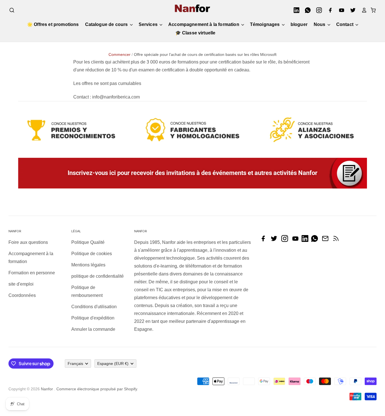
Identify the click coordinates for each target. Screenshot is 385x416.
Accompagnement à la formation (204, 24)
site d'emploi (21, 284)
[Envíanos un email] (326, 240)
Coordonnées (22, 295)
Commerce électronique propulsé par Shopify (96, 389)
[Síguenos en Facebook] (264, 240)
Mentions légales (88, 264)
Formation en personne (31, 272)
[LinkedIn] (294, 10)
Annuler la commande (93, 329)
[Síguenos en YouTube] (297, 240)
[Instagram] (317, 10)
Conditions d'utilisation (94, 306)
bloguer (299, 24)
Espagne (113, 363)
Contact (345, 24)
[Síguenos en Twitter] (275, 240)
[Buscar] (12, 10)
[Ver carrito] (371, 10)
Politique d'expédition (92, 318)
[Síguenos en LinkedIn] (306, 240)
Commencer (119, 54)
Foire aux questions (28, 242)
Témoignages (265, 24)
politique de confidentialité (97, 276)
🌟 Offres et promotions (53, 24)
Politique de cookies (91, 253)
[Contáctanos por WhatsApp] (316, 240)
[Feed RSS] (337, 240)
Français (75, 363)
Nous (320, 24)
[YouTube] (339, 10)
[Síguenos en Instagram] (286, 240)
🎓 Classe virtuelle (195, 32)
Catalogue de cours (107, 24)
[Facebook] (328, 10)
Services (149, 24)
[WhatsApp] (306, 10)
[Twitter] (351, 10)
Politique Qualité (88, 242)
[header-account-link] (362, 10)
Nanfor (47, 389)
